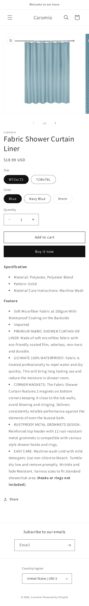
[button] (9, 17)
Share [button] (14, 499)
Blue (13, 198)
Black (65, 199)
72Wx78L (43, 179)
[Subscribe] (69, 545)
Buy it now (44, 251)
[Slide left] (33, 123)
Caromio (36, 597)
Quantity (10, 210)
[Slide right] (55, 123)
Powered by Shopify (55, 597)
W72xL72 (16, 179)
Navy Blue (37, 198)
